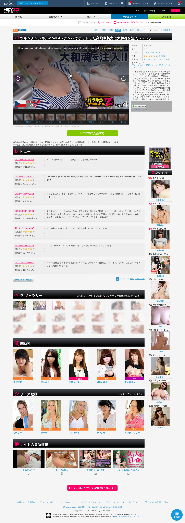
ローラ (44, 432)
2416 (125, 30)
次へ (132, 279)
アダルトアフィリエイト (114, 502)
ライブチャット (134, 502)
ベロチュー (39, 122)
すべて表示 (140, 279)
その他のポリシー (68, 502)
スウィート (74, 432)
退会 (166, 502)
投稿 (162, 56)
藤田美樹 (160, 301)
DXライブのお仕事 (153, 502)
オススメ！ (92, 16)
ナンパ (18, 122)
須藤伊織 (160, 250)
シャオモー (160, 377)
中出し (134, 65)
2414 (111, 30)
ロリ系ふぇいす (29, 470)
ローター (70, 122)
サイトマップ (94, 502)
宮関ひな (160, 225)
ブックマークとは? (139, 110)
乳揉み (29, 122)
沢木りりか (130, 382)
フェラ (102, 122)
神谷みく (160, 402)
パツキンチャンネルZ (152, 52)
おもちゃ (141, 65)
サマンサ (101, 432)
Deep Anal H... (62, 470)
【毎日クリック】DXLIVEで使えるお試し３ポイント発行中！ (33, 3)
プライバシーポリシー (48, 502)
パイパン (151, 59)
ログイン (175, 11)
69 (60, 122)
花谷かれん (160, 427)
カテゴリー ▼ (129, 16)
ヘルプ (138, 11)
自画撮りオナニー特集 (95, 470)
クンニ (49, 122)
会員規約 (21, 502)
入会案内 (166, 16)
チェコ (140, 67)
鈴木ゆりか (160, 200)
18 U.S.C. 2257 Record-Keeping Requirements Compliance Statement (92, 507)
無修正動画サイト (11, 12)
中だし (123, 122)
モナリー (17, 432)
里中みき (45, 382)
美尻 (167, 59)
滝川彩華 (17, 382)
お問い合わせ (149, 11)
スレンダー (160, 59)
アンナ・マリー (132, 432)
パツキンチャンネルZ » (130, 394)
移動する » (167, 30)
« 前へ (96, 30)
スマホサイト (163, 11)
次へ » (140, 30)
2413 (104, 30)
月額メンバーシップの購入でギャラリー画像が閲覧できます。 (109, 295)
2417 (132, 30)
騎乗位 (91, 122)
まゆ (160, 326)
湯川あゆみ (102, 382)
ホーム (18, 16)
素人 (145, 59)
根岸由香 (160, 276)
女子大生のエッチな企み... (128, 470)
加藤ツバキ (74, 382)
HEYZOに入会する (92, 133)
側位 (112, 122)
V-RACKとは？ (137, 22)
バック (81, 122)
